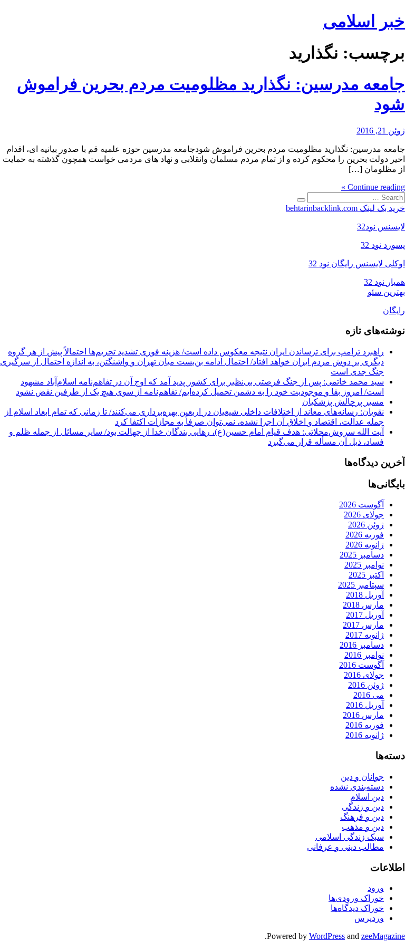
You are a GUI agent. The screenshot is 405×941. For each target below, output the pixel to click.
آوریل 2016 (365, 704)
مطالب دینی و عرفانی (345, 846)
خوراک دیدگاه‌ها (357, 908)
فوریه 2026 (364, 534)
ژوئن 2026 (366, 524)
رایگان (394, 310)
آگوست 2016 (361, 664)
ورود (376, 888)
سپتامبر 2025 (361, 584)
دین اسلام (367, 796)
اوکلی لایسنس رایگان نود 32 (356, 263)
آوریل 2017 (365, 614)
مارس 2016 (363, 714)
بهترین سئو (386, 291)
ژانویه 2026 (364, 544)
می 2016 (368, 694)
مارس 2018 (363, 604)
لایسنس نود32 (381, 226)
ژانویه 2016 (364, 735)
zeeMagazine (383, 936)
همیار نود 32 (384, 281)
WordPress (327, 936)
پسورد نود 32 (383, 245)
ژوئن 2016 (366, 684)
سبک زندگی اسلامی (349, 836)
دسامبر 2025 (362, 554)
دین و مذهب (363, 826)
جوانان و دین (362, 776)
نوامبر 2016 (364, 654)
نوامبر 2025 (364, 564)
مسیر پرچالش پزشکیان (343, 401)
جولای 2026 (364, 514)
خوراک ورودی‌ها (356, 898)
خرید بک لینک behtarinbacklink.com (345, 208)
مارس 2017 (363, 624)
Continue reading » (373, 187)
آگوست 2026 (361, 504)
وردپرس (369, 918)
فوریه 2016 (364, 725)
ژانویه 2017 (364, 634)
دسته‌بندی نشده (357, 786)
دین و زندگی (363, 806)
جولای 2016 (364, 674)
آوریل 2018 (365, 594)
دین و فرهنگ (362, 816)
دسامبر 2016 (362, 644)
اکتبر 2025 (366, 574)
